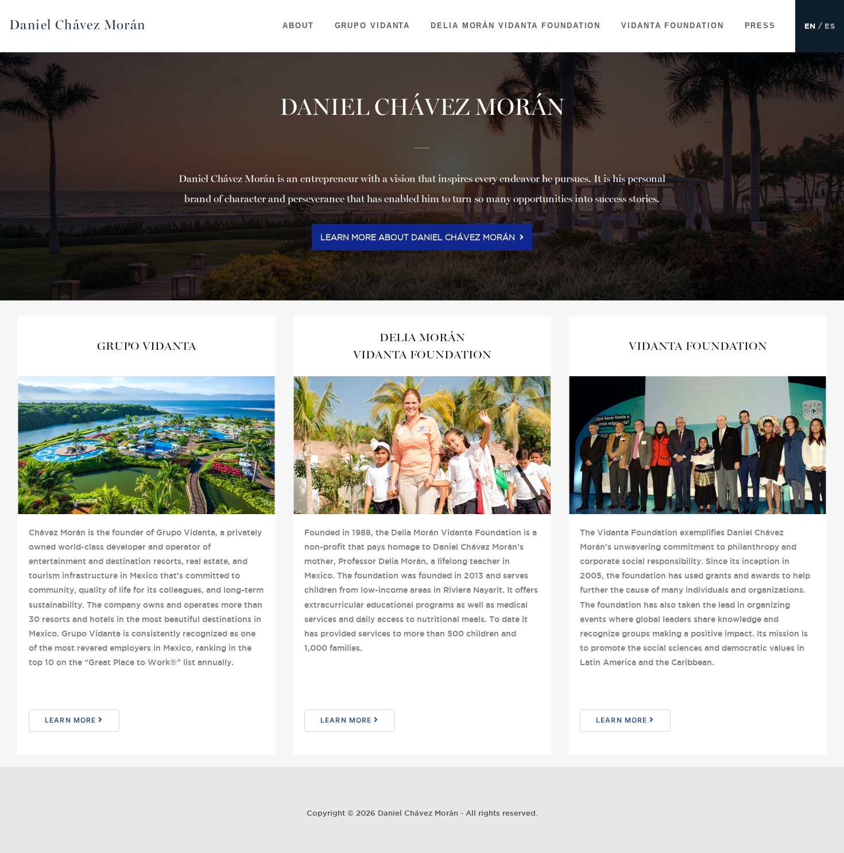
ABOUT (298, 25)
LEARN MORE (71, 720)
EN (810, 26)
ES (829, 26)
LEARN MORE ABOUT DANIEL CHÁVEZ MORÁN (420, 237)
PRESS (760, 25)
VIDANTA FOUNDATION (672, 25)
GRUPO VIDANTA (373, 25)
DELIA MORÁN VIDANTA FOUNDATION (516, 25)
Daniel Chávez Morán (77, 25)
